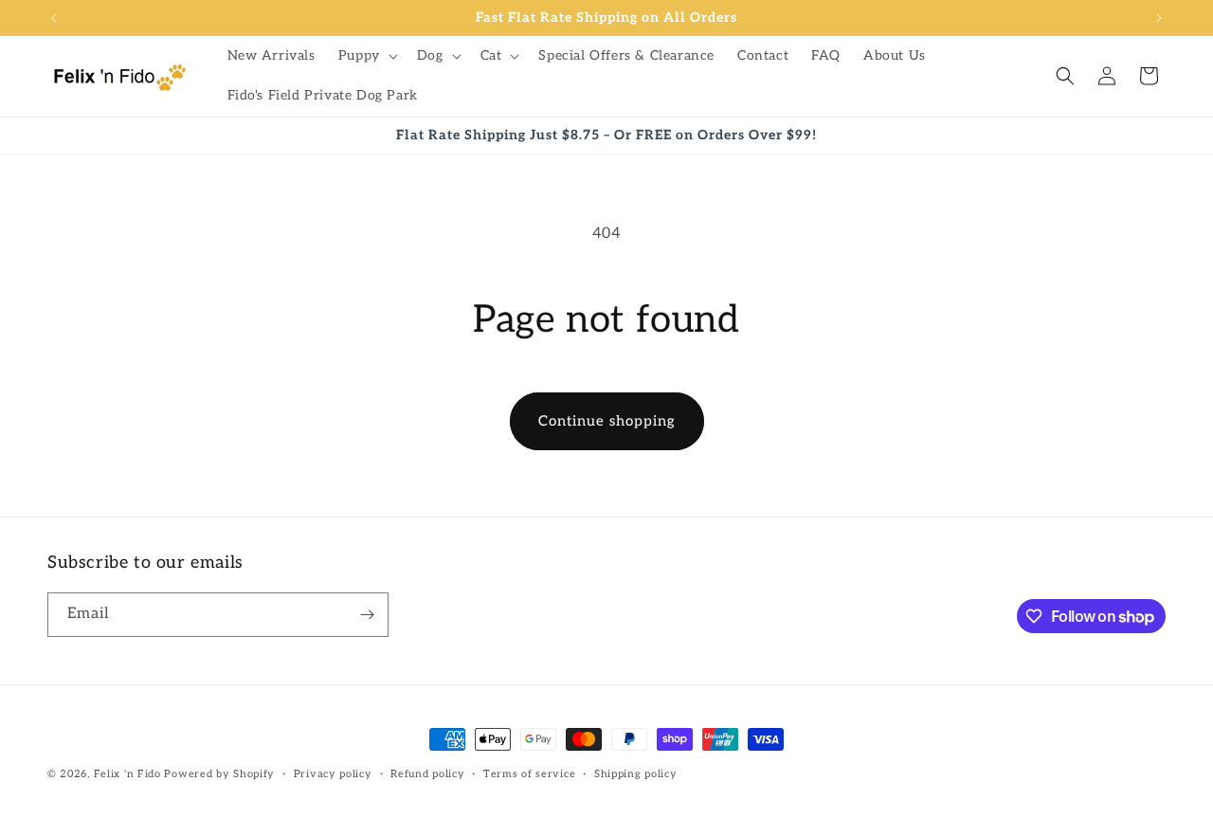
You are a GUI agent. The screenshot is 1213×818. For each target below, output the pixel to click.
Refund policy (427, 774)
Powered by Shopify (219, 774)
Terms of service (529, 774)
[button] (366, 56)
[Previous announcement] (54, 18)
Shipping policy (636, 774)
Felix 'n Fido (127, 774)
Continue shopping (607, 420)
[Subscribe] (367, 614)
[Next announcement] (1159, 18)
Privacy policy (333, 774)
